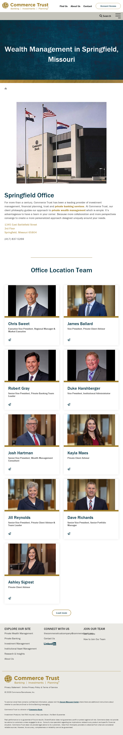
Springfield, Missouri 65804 (20, 232)
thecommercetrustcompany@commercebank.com (68, 633)
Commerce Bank (35, 709)
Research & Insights (14, 653)
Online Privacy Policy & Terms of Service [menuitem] (40, 687)
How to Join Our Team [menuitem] (94, 639)
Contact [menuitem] (87, 6)
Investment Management (17, 643)
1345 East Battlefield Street (20, 224)
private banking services (69, 206)
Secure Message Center (69, 702)
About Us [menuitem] (75, 6)
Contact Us (49, 638)
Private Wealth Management (18, 633)
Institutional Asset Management (20, 648)
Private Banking (12, 638)
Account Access (108, 5)
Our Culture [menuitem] (89, 634)
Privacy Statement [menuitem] (12, 687)
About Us (9, 658)
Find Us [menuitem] (64, 6)
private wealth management (69, 210)
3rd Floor (9, 228)
